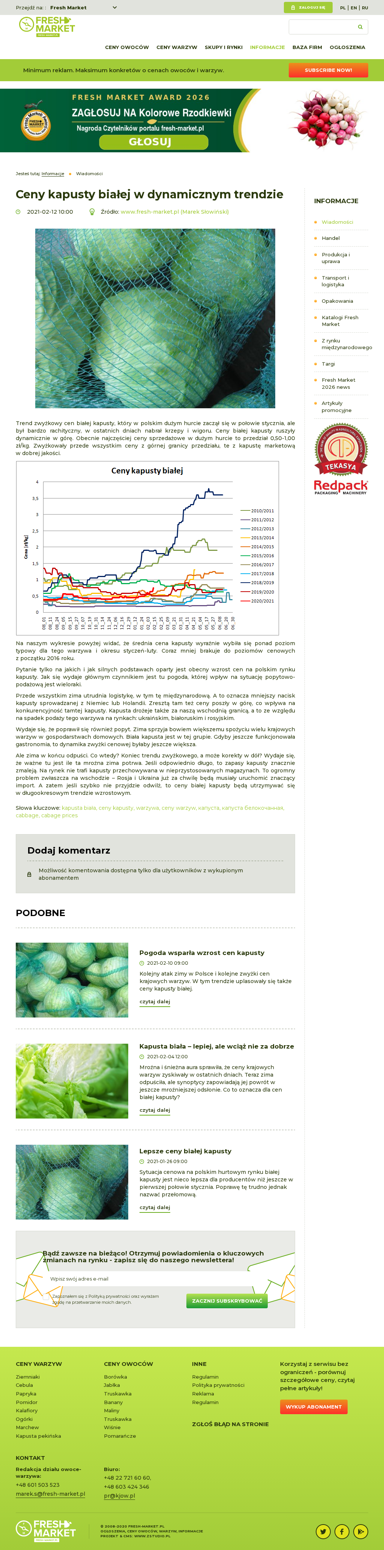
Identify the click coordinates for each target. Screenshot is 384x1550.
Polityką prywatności (109, 1296)
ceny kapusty (116, 808)
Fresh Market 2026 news (339, 383)
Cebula (24, 1385)
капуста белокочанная (252, 808)
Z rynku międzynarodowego (345, 344)
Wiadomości (337, 222)
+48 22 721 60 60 (127, 1477)
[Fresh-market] (47, 27)
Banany (113, 1402)
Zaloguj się (312, 7)
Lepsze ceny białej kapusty (185, 1151)
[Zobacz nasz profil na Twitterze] (323, 1531)
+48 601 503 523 (38, 1485)
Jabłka (112, 1385)
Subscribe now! (328, 70)
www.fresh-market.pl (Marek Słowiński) (175, 211)
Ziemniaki (28, 1377)
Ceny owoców (127, 47)
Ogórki (24, 1419)
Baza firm (307, 47)
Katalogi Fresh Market (340, 320)
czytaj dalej (155, 1001)
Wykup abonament (314, 1407)
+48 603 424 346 (126, 1486)
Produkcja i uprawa (336, 258)
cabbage (27, 815)
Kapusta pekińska (38, 1436)
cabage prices (59, 815)
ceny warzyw (179, 808)
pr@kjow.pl (119, 1495)
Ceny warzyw (176, 47)
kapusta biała (79, 808)
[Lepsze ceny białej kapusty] (72, 1182)
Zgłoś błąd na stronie (230, 1424)
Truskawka (118, 1394)
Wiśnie (112, 1427)
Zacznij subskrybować (227, 1301)
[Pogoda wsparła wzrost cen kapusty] (72, 980)
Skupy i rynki (224, 47)
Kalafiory (27, 1410)
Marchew (27, 1427)
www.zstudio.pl (152, 1536)
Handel (331, 238)
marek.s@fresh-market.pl (50, 1493)
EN (354, 7)
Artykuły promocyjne (337, 406)
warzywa (147, 808)
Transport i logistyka (335, 281)
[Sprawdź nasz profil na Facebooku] (342, 1531)
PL (343, 7)
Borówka (115, 1377)
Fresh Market (68, 7)
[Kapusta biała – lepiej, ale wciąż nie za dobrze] (72, 1081)
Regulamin (205, 1377)
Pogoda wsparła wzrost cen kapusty (202, 952)
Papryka (26, 1394)
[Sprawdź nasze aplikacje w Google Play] (360, 1531)
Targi (328, 364)
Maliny (111, 1410)
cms (127, 1536)
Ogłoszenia (347, 47)
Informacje (267, 47)
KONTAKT (30, 1457)
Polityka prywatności (218, 1385)
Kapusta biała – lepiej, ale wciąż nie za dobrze (217, 1046)
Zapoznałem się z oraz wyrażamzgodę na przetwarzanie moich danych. (105, 1299)
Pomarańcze (120, 1436)
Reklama (203, 1394)
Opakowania (337, 301)
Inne (199, 1363)
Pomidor (27, 1402)
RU (365, 7)
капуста (208, 808)
